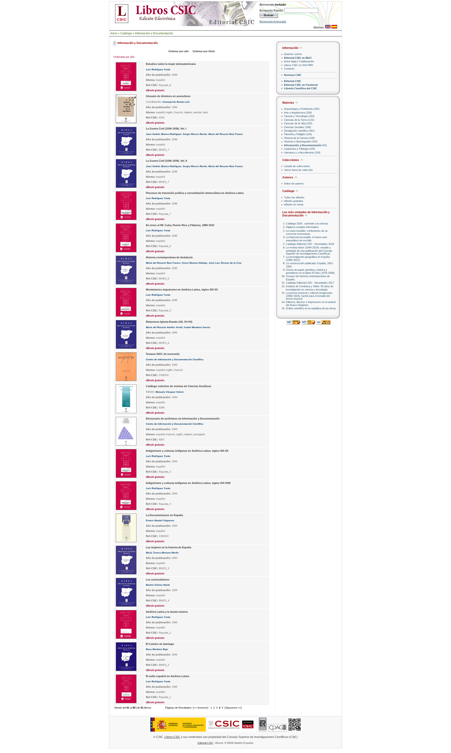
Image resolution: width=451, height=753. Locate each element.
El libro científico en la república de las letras (311, 308)
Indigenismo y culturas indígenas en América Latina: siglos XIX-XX (187, 450)
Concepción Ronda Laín (176, 102)
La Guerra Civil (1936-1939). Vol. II (166, 160)
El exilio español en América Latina (167, 676)
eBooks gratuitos (293, 201)
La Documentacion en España (164, 515)
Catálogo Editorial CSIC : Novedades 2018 (310, 244)
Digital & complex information (302, 227)
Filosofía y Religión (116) (298, 134)
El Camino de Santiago (160, 644)
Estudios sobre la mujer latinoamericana (171, 64)
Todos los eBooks (294, 197)
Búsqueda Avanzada (273, 21)
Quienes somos (293, 54)
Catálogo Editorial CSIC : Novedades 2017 (310, 282)
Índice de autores (294, 183)
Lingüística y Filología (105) (299, 148)
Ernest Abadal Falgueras (160, 520)
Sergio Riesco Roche (195, 134)
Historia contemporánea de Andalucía (169, 257)
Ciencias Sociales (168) (297, 127)
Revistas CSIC (292, 75)
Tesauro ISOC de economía (162, 354)
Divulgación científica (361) (299, 130)
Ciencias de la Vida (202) (298, 123)
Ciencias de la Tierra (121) (299, 119)
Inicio (113, 33)
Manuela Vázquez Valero (170, 392)
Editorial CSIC (292, 81)
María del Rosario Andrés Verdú (164, 327)
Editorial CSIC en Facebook (301, 84)
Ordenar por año (178, 51)
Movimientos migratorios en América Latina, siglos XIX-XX (182, 289)
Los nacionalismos (157, 579)
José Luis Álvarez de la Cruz (225, 263)
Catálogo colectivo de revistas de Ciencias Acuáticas (178, 386)
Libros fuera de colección (298, 170)
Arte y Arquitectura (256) (298, 112)
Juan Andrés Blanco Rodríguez (163, 134)
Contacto (289, 68)
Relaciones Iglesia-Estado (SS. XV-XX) (169, 321)
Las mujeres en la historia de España (168, 547)
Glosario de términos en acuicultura (168, 96)
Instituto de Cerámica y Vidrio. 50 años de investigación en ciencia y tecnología (309, 288)
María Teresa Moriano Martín (162, 552)
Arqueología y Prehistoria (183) (301, 108)
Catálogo (126, 33)
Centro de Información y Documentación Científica (174, 359)
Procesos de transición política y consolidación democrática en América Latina (195, 193)
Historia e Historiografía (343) (301, 141)
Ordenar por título (204, 51)
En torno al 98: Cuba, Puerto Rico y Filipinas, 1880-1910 (180, 225)
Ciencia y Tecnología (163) (299, 116)
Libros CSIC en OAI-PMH (298, 65)
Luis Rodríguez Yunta (158, 69)
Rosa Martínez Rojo (157, 649)
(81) (305, 145)
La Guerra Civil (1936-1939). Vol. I (166, 128)
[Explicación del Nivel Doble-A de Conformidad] (323, 323)
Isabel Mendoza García (197, 327)
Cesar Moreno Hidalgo (194, 263)
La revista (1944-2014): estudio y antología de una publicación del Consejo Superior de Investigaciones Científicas (309, 250)
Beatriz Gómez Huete (158, 585)
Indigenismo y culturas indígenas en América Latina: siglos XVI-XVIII (188, 483)
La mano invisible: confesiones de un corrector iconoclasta (307, 232)
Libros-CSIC (172, 737)
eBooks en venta (293, 204)
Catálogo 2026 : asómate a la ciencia (307, 223)
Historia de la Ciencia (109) (299, 138)
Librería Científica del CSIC (300, 88)
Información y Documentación (154, 33)
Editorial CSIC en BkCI (297, 57)
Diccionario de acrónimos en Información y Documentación (183, 418)
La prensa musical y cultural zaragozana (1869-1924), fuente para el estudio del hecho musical (309, 295)
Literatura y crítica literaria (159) (302, 152)
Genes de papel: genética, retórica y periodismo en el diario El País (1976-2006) (310, 271)
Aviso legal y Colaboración (299, 61)
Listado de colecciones (297, 166)
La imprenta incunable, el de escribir (306, 239)
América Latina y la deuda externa (167, 611)
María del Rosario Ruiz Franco (225, 134)
